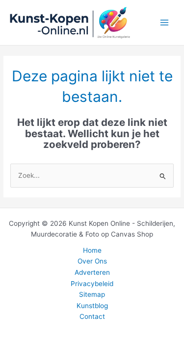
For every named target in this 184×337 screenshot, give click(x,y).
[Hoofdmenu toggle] (164, 22)
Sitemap (92, 294)
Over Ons (92, 261)
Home (92, 250)
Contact (92, 316)
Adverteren (92, 272)
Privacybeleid (92, 284)
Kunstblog (92, 306)
